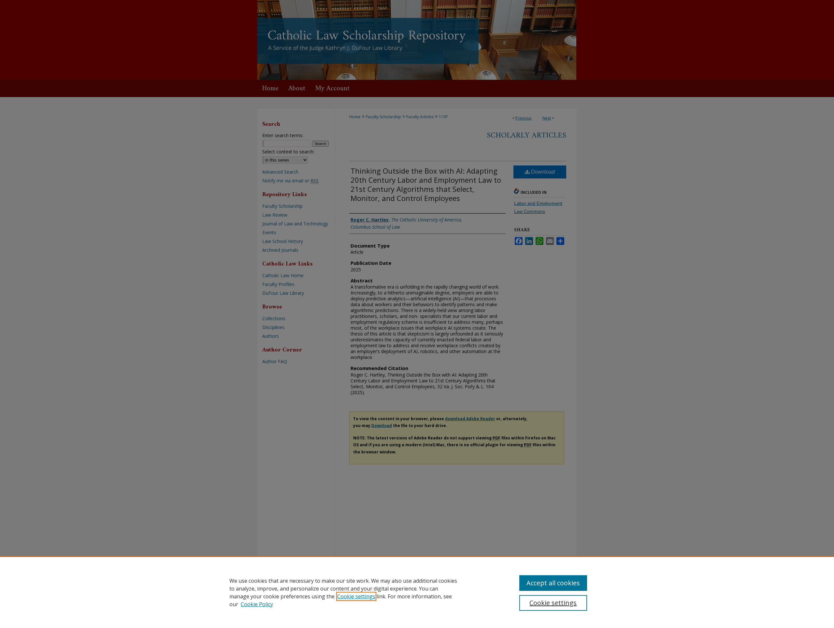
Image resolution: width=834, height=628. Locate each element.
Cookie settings (356, 596)
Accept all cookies (553, 582)
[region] (417, 592)
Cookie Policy (257, 604)
